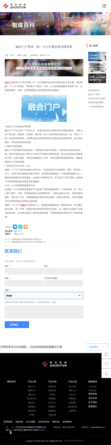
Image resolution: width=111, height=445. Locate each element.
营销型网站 (67, 421)
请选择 (9, 295)
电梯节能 (56, 421)
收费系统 (52, 386)
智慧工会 (72, 390)
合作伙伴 (92, 398)
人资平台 (72, 395)
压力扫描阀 (30, 421)
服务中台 (32, 395)
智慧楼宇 (52, 407)
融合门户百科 (94, 94)
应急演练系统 (43, 421)
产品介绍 (31, 381)
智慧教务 (32, 407)
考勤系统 (72, 399)
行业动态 (93, 386)
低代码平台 (32, 399)
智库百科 (92, 394)
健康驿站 (52, 411)
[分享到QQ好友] (26, 227)
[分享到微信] (15, 227)
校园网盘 (52, 399)
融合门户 (18, 231)
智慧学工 (32, 403)
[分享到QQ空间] (20, 227)
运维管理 (72, 411)
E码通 (31, 415)
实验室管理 (72, 407)
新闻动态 (93, 390)
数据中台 (32, 390)
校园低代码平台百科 (96, 98)
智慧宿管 (32, 411)
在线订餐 (52, 415)
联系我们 (93, 346)
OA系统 (52, 395)
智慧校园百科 (94, 90)
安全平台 (52, 403)
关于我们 (92, 402)
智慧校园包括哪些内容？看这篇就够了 (97, 102)
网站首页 (11, 381)
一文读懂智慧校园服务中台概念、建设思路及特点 (97, 106)
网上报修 (72, 386)
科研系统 (72, 403)
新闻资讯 (92, 381)
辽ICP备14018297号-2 (74, 440)
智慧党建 (52, 390)
